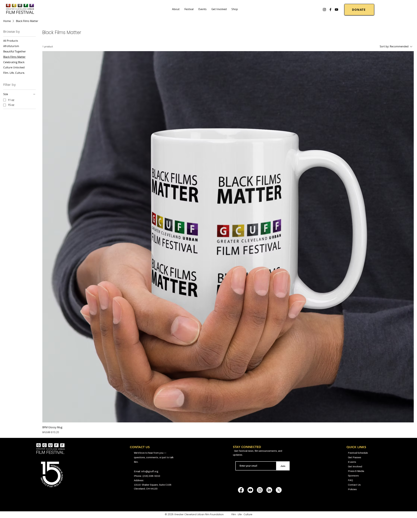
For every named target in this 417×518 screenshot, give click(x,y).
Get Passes (354, 457)
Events (352, 462)
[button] (176, 9)
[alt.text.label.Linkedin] (269, 490)
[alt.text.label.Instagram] (324, 9)
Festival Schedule (358, 453)
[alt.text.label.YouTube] (336, 9)
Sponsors (353, 475)
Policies (352, 489)
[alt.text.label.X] (279, 490)
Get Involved (355, 466)
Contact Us (354, 484)
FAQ (350, 480)
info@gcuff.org (149, 471)
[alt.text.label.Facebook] (330, 9)
